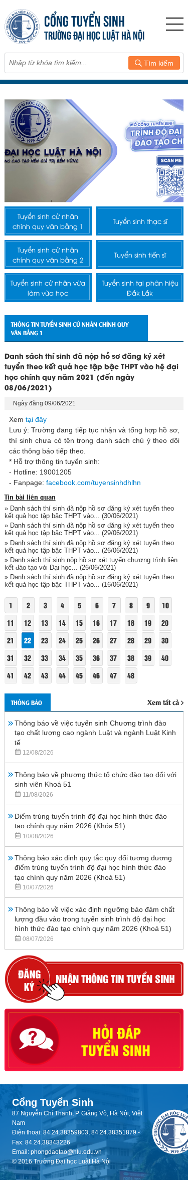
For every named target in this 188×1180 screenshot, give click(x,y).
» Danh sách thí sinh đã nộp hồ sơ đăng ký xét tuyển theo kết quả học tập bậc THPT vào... (89, 512)
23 (44, 640)
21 (10, 640)
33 (44, 657)
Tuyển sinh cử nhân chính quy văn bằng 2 (48, 254)
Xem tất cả (163, 701)
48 (130, 675)
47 (113, 675)
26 (96, 640)
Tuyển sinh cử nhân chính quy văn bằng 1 (48, 220)
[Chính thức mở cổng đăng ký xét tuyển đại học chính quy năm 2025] (94, 150)
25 (79, 640)
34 (62, 657)
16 (96, 622)
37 (113, 657)
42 (27, 675)
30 (164, 640)
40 (164, 657)
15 (79, 622)
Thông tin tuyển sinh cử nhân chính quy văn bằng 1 (69, 328)
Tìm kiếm (157, 63)
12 (27, 622)
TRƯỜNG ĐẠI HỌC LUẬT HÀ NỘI (94, 34)
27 (113, 640)
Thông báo (26, 702)
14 (62, 622)
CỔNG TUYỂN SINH (84, 20)
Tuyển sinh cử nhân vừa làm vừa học (48, 287)
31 (10, 657)
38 (130, 657)
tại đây (36, 419)
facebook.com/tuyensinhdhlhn (93, 483)
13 (44, 622)
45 (79, 675)
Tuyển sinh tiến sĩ (140, 254)
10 (165, 605)
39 (147, 657)
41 (10, 675)
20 (164, 622)
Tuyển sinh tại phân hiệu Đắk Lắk (140, 287)
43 (44, 675)
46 (96, 675)
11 (10, 622)
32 (27, 657)
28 (130, 640)
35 (79, 657)
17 (113, 622)
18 (130, 622)
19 (147, 622)
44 (62, 675)
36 (96, 657)
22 (27, 640)
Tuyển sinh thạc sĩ (140, 220)
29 (147, 640)
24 (62, 640)
